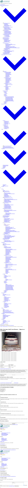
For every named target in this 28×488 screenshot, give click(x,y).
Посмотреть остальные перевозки (4, 368)
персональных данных (15, 424)
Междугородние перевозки (5, 434)
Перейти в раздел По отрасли (7, 303)
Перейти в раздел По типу (7, 297)
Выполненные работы (5, 326)
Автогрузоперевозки (4, 433)
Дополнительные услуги (4, 440)
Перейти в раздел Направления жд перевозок (11, 249)
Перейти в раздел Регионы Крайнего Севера (11, 269)
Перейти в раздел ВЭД (7, 224)
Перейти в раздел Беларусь (9, 279)
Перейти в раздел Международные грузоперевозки (10, 210)
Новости (3, 463)
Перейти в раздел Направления (6, 244)
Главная (1, 326)
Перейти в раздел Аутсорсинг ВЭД (10, 227)
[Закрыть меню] (0, 187)
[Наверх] (0, 487)
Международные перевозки (5, 459)
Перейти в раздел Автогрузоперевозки (10, 213)
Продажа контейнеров (4, 435)
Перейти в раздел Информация (6, 315)
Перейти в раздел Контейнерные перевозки (9, 193)
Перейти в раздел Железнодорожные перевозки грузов (10, 199)
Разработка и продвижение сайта (12, 476)
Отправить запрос (6, 5)
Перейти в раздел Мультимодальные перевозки (11, 264)
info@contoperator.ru (2, 4)
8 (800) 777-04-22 (2, 5)
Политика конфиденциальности (4, 476)
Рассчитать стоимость (4, 438)
